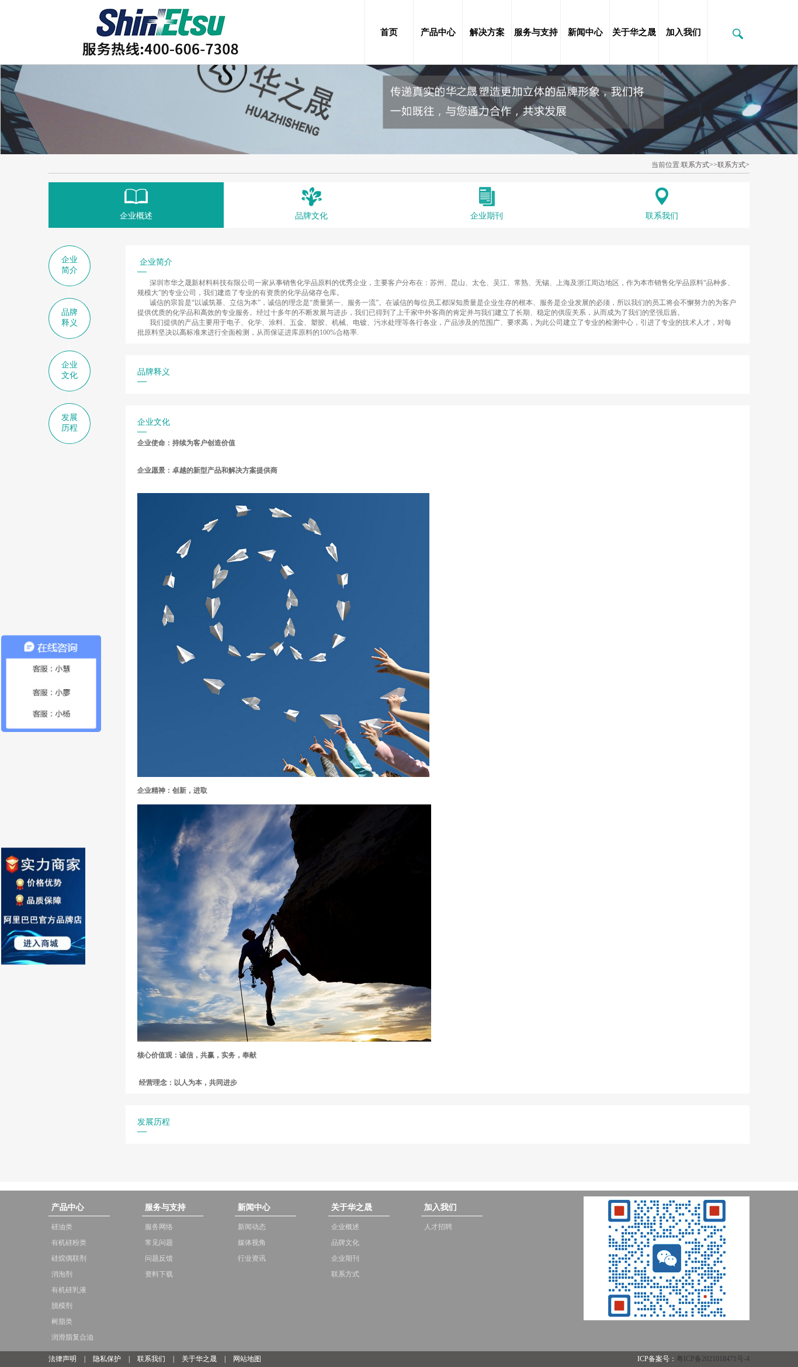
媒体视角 (252, 1242)
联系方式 (695, 165)
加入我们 (683, 32)
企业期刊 (345, 1258)
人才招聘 (438, 1227)
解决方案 (487, 32)
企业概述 (345, 1227)
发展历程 (69, 422)
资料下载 (159, 1274)
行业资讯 (252, 1258)
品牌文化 (345, 1242)
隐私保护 (107, 1359)
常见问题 (159, 1242)
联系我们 (151, 1359)
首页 (389, 32)
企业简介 (69, 265)
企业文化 (69, 370)
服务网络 (159, 1227)
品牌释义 (69, 317)
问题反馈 (159, 1258)
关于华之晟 (634, 32)
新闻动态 (252, 1227)
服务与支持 (536, 32)
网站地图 (247, 1359)
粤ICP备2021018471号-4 (713, 1359)
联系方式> (733, 165)
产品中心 (438, 32)
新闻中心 (585, 32)
